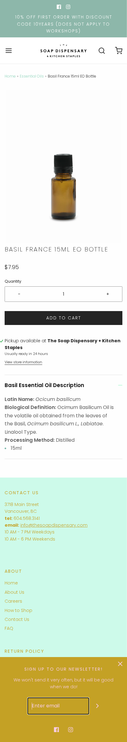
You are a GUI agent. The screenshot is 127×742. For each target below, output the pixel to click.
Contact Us (17, 619)
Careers (13, 601)
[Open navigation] (8, 50)
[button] (63, 166)
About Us (14, 592)
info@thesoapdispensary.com (54, 525)
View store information (23, 362)
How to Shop (18, 610)
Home (10, 76)
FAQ (9, 628)
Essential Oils (32, 76)
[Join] (97, 706)
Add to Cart (63, 318)
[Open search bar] (101, 50)
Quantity (13, 281)
